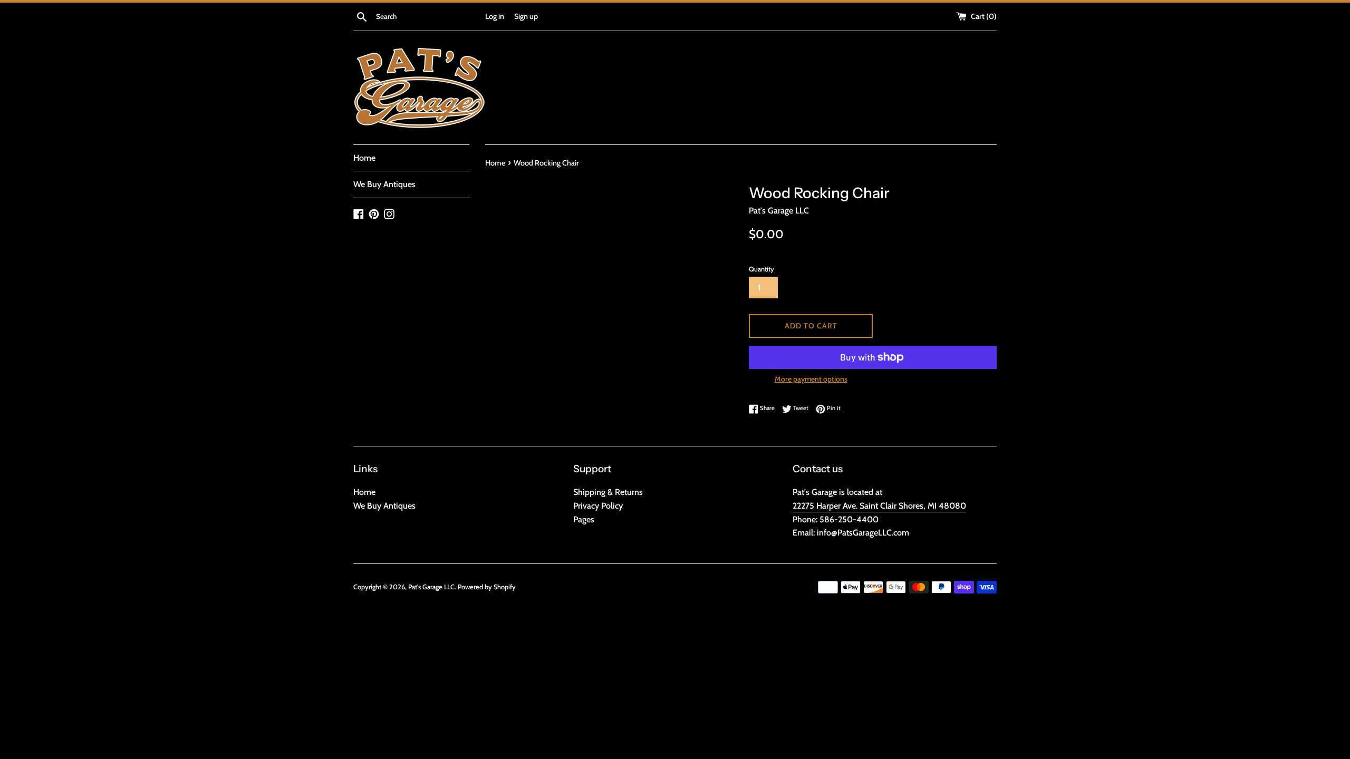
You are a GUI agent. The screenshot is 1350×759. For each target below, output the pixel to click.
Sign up (526, 16)
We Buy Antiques (384, 184)
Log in (494, 16)
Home (364, 158)
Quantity (761, 269)
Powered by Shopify (487, 587)
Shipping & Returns (608, 492)
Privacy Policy (598, 506)
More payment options (811, 379)
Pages (583, 519)
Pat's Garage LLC (431, 587)
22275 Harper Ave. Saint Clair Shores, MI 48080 (879, 506)
